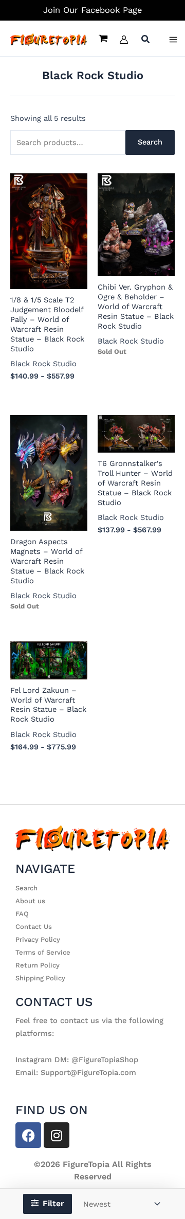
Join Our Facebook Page (92, 10)
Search (150, 142)
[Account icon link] (123, 39)
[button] (146, 40)
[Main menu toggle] (173, 39)
